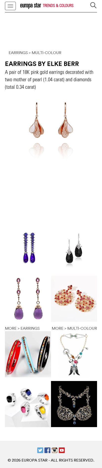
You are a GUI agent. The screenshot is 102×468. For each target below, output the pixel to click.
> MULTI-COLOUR (45, 52)
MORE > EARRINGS (22, 328)
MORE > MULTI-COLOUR (74, 328)
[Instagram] (54, 449)
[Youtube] (62, 449)
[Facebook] (47, 449)
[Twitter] (40, 449)
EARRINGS (18, 52)
